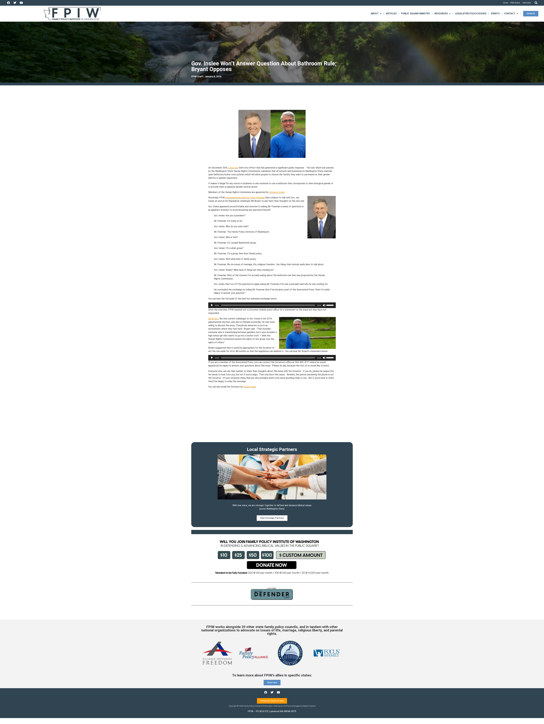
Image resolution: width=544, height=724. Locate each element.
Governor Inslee (277, 192)
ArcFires (286, 706)
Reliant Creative (309, 706)
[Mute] (324, 305)
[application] (272, 305)
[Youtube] (21, 3)
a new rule (233, 167)
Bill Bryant (213, 318)
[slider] (330, 304)
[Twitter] (15, 3)
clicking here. (249, 386)
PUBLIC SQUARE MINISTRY (415, 13)
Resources (441, 13)
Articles (391, 13)
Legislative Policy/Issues (470, 13)
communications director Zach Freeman (245, 197)
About (375, 13)
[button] (536, 3)
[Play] (212, 305)
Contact (509, 13)
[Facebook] (8, 3)
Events (495, 13)
